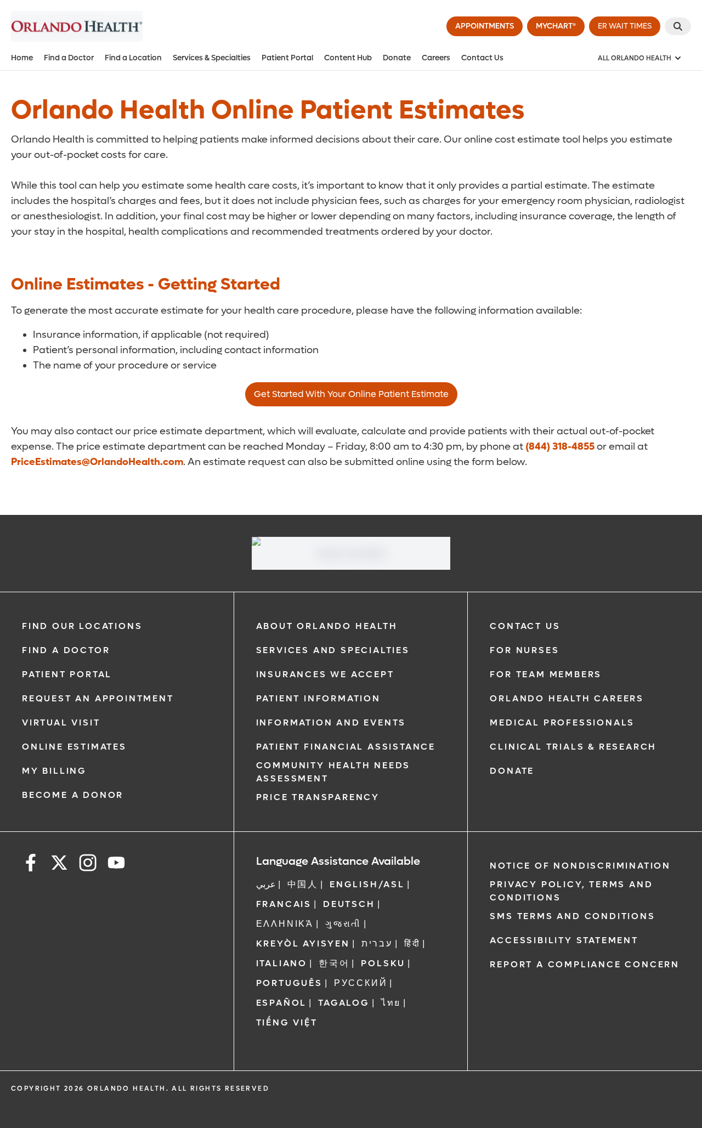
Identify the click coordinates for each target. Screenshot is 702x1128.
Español (281, 1002)
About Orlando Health (327, 626)
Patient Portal (287, 58)
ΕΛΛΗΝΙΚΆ (285, 923)
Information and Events (331, 722)
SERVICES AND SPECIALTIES (333, 650)
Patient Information (318, 698)
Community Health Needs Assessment (333, 771)
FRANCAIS (284, 904)
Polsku (383, 963)
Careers (436, 58)
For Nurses (524, 650)
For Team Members (546, 674)
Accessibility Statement (564, 940)
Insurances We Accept (325, 674)
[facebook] (30, 864)
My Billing (54, 770)
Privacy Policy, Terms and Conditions (571, 890)
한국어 (334, 963)
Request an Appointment (98, 698)
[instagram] (88, 864)
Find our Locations (82, 626)
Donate (397, 58)
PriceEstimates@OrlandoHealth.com (97, 462)
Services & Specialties (212, 58)
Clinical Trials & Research (573, 746)
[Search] (678, 26)
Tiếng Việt (287, 1022)
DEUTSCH (349, 904)
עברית (377, 943)
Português (289, 983)
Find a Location (133, 58)
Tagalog (344, 1002)
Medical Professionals (562, 722)
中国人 (302, 884)
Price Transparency (318, 797)
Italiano (281, 963)
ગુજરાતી (343, 923)
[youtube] (116, 864)
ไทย (391, 1002)
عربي (266, 884)
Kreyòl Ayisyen (303, 943)
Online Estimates (74, 746)
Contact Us (482, 58)
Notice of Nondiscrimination (580, 865)
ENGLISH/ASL (367, 884)
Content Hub (348, 58)
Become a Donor (72, 795)
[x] (59, 864)
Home (22, 58)
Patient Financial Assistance (345, 746)
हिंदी (412, 943)
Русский (361, 983)
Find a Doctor (69, 58)
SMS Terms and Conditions (572, 916)
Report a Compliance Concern (585, 964)
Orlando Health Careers (567, 698)
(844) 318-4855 (560, 446)
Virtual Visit (61, 722)
